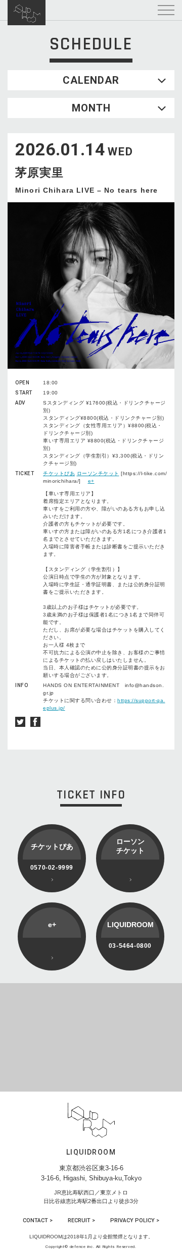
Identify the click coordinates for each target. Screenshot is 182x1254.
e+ (91, 481)
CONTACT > (38, 1220)
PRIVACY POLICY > (134, 1220)
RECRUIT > (81, 1220)
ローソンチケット (98, 473)
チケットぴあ (59, 473)
